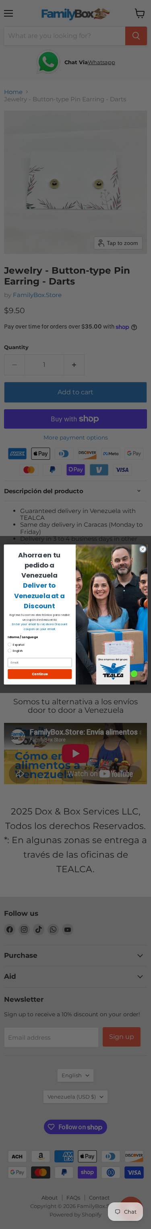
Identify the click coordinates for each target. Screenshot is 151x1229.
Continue (39, 674)
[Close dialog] (142, 549)
